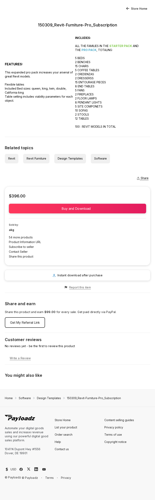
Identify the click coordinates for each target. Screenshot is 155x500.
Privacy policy (113, 427)
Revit (11, 158)
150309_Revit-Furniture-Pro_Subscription (94, 398)
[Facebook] (21, 469)
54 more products (21, 237)
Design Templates (70, 158)
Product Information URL (25, 242)
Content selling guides (119, 420)
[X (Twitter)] (28, 469)
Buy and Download (77, 209)
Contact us (62, 449)
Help (58, 442)
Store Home (139, 8)
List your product (66, 427)
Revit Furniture (36, 158)
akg (11, 230)
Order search (63, 434)
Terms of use (113, 434)
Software (100, 158)
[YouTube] (44, 469)
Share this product (21, 256)
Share (145, 178)
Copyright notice (115, 442)
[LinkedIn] (36, 469)
